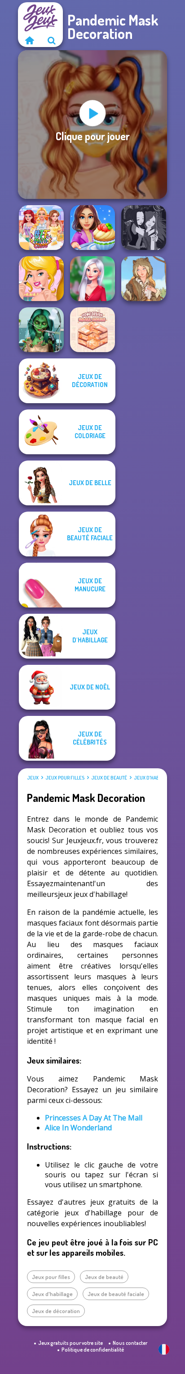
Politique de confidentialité (93, 1349)
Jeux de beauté (109, 778)
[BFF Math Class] (41, 227)
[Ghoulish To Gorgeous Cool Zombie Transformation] (41, 329)
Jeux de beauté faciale (116, 1293)
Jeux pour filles (64, 778)
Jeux (33, 778)
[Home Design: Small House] (92, 329)
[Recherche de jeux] (51, 40)
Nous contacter (130, 1343)
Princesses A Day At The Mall (93, 1118)
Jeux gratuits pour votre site (70, 1343)
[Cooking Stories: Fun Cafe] (92, 227)
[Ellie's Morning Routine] (41, 278)
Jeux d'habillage (154, 778)
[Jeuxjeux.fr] (29, 40)
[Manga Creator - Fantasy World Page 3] (143, 227)
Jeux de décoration (56, 1310)
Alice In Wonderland (78, 1128)
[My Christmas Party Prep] (92, 278)
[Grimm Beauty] (143, 278)
